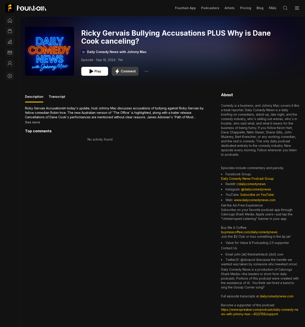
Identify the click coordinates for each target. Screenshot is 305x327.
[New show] (9, 76)
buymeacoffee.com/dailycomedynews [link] (249, 232)
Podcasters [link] (210, 8)
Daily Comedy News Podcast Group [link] (247, 178)
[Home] (9, 20)
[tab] (34, 98)
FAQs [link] (272, 8)
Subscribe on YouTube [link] (257, 194)
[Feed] (9, 31)
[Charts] (9, 41)
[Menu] (297, 8)
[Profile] (9, 63)
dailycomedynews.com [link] (276, 296)
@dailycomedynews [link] (256, 189)
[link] (25, 8)
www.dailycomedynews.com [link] (255, 200)
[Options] (146, 71)
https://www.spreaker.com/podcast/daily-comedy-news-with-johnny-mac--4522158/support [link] (259, 312)
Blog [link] (260, 8)
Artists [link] (230, 8)
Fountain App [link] (185, 8)
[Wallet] (9, 52)
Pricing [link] (245, 8)
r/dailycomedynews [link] (251, 184)
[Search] (285, 8)
